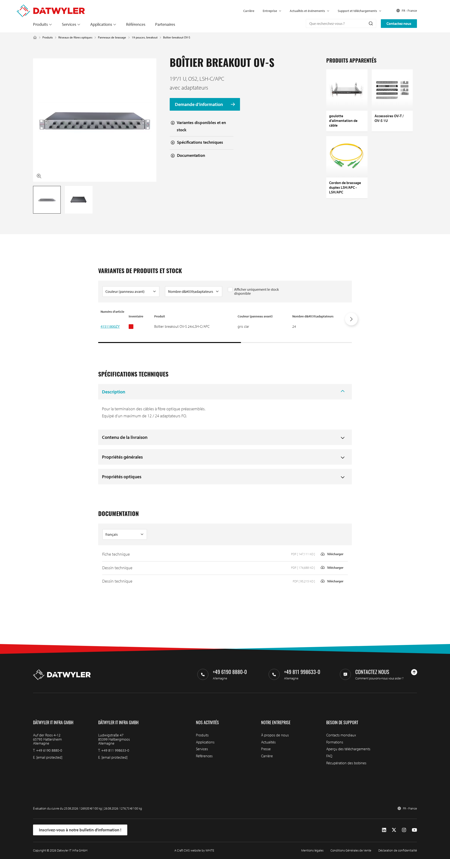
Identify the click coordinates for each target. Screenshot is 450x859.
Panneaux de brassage (112, 37)
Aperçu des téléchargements (348, 748)
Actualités (268, 742)
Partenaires (165, 24)
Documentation (191, 155)
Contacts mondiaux (341, 735)
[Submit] (370, 23)
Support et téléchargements (357, 10)
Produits (40, 24)
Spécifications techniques (200, 142)
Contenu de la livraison (124, 437)
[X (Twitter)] (394, 830)
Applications (101, 24)
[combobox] (341, 23)
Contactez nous (398, 23)
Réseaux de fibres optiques (75, 37)
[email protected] (49, 757)
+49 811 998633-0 (115, 750)
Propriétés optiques (121, 476)
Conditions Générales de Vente (350, 850)
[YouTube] (414, 830)
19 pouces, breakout (145, 37)
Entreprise (270, 10)
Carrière (248, 10)
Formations (334, 742)
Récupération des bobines (346, 763)
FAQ (329, 756)
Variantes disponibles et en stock (201, 126)
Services (69, 24)
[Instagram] (404, 830)
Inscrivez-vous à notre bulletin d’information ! (80, 830)
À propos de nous (275, 735)
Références (135, 24)
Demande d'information (199, 104)
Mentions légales (312, 850)
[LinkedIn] (384, 830)
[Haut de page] (414, 672)
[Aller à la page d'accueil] (51, 7)
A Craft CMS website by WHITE (194, 850)
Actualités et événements (307, 10)
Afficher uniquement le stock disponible (256, 291)
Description (113, 392)
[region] (225, 326)
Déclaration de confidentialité (397, 850)
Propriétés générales (122, 457)
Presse (266, 748)
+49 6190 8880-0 (49, 750)
